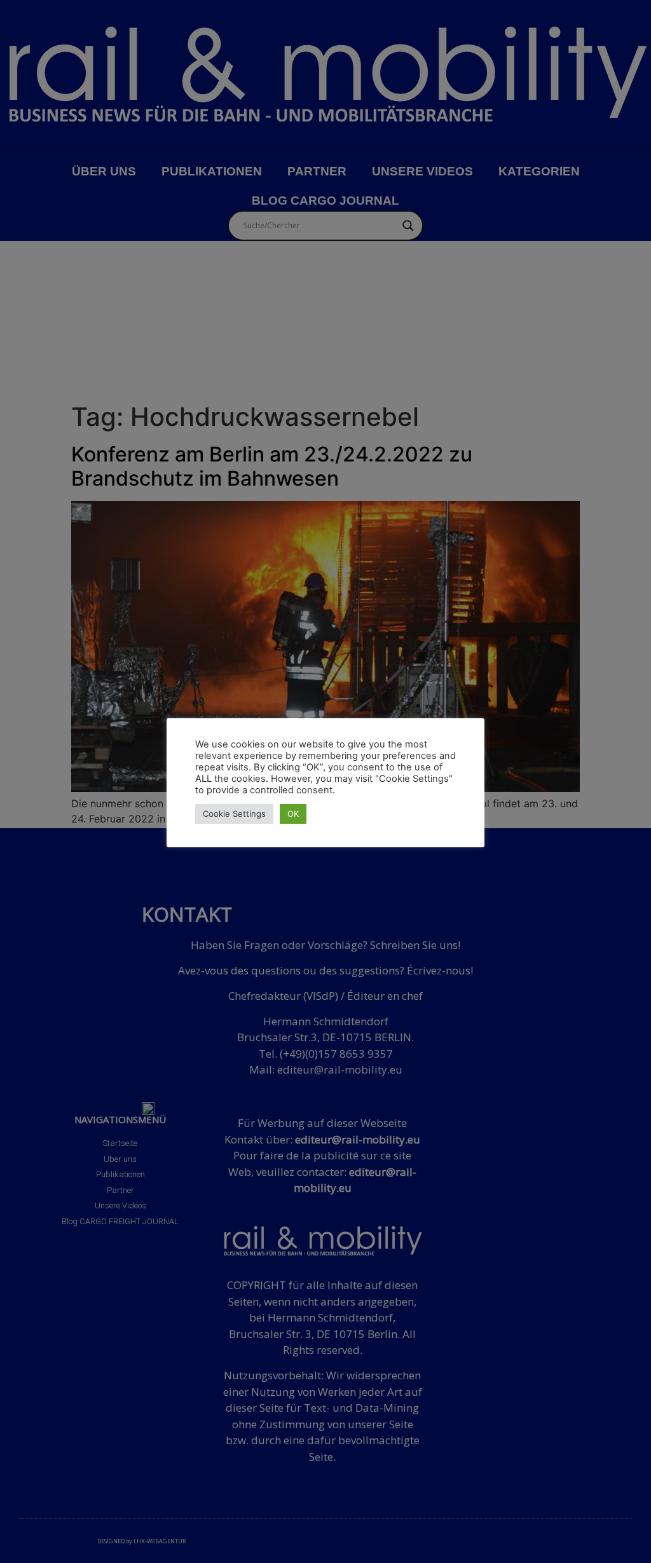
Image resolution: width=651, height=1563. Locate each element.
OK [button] (293, 814)
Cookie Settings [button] (234, 814)
